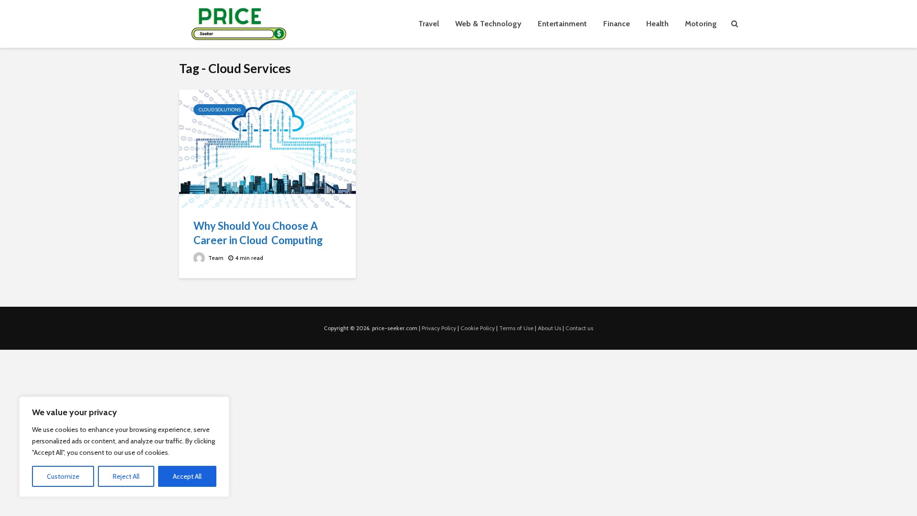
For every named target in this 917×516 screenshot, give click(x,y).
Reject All (126, 476)
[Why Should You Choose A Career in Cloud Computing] (267, 147)
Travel (428, 23)
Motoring (701, 23)
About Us (549, 328)
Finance (616, 23)
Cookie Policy (477, 328)
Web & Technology (488, 23)
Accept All (187, 476)
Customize (63, 476)
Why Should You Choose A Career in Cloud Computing (258, 233)
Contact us (579, 328)
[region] (124, 447)
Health (657, 23)
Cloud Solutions (220, 110)
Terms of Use (516, 328)
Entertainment (562, 23)
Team (215, 257)
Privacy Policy (439, 328)
